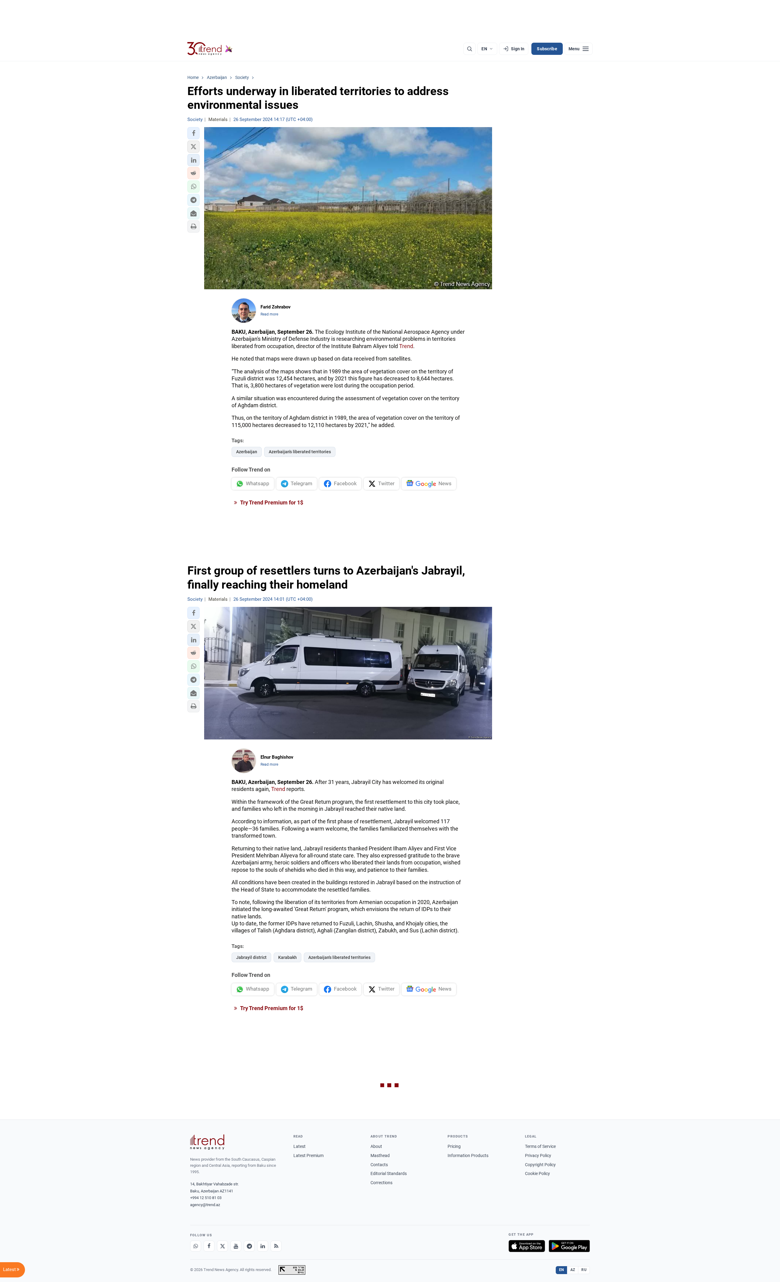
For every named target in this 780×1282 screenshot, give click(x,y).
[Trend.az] (209, 48)
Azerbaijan (246, 451)
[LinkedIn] (262, 1246)
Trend (406, 346)
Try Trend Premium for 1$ (271, 502)
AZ (572, 1270)
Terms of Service (540, 1146)
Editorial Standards (388, 1173)
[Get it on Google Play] (569, 1246)
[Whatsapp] (195, 1246)
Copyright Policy (540, 1164)
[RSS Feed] (276, 1246)
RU (584, 1270)
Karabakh (287, 957)
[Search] (469, 49)
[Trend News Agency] (207, 1142)
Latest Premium (308, 1155)
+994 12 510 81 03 (206, 1197)
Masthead (380, 1155)
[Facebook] (209, 1246)
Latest (299, 1146)
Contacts (379, 1164)
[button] (193, 133)
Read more (269, 314)
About (376, 1146)
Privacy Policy (538, 1155)
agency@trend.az (205, 1204)
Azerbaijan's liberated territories (300, 451)
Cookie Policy (537, 1173)
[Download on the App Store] (527, 1246)
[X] (222, 1246)
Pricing (454, 1146)
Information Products (468, 1155)
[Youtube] (235, 1246)
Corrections (381, 1182)
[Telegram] (249, 1246)
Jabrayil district (251, 957)
